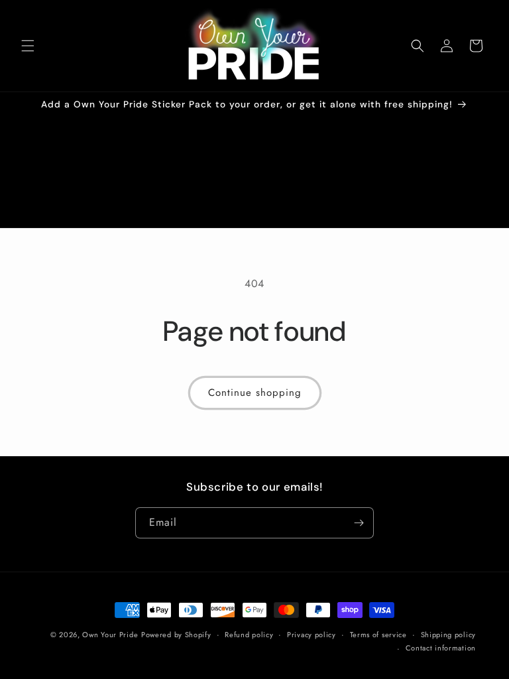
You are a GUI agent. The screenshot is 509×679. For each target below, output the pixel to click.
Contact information (441, 648)
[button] (27, 45)
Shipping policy (449, 634)
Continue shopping (255, 392)
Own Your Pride (110, 634)
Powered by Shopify (176, 634)
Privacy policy (311, 634)
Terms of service (378, 634)
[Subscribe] (358, 522)
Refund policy (249, 634)
